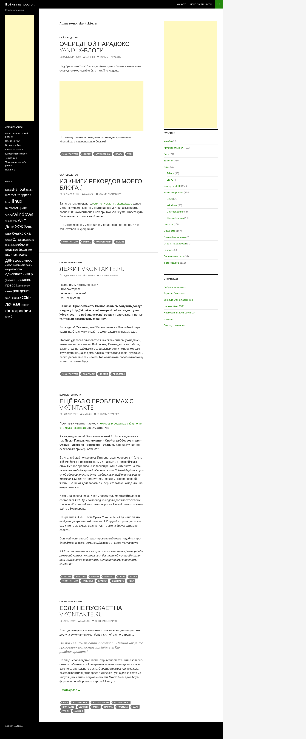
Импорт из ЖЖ (172, 185)
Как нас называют (14, 149)
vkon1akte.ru (80, 702)
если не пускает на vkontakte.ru (112, 203)
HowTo (168, 141)
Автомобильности (174, 147)
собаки (16, 297)
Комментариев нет (111, 57)
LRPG (170, 179)
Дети (166, 154)
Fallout (170, 173)
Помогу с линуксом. (201, 4)
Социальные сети (71, 262)
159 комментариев (108, 414)
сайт (135, 707)
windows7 (11, 220)
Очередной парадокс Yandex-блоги (94, 47)
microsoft (11, 207)
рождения (21, 290)
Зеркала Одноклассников (178, 299)
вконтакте (89, 374)
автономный (102, 154)
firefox (95, 576)
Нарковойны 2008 (174, 306)
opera (121, 576)
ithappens (23, 195)
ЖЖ (19, 226)
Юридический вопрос (16, 153)
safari (133, 576)
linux (17, 201)
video (9, 215)
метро (8, 269)
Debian (9, 189)
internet (109, 576)
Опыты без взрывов (175, 237)
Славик (19, 239)
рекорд (120, 242)
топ (129, 154)
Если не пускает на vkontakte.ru (91, 611)
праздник (23, 279)
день (10, 260)
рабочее (22, 285)
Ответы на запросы (175, 243)
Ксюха (25, 233)
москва (17, 269)
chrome (67, 576)
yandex (86, 154)
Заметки (168, 160)
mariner (90, 57)
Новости (168, 224)
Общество (169, 230)
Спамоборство (175, 217)
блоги (118, 154)
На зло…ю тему (12, 141)
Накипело (10, 169)
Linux (170, 198)
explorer (81, 576)
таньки (25, 304)
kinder (8, 202)
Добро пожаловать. (175, 286)
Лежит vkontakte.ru (92, 268)
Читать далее (70, 689)
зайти (96, 707)
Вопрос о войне (13, 145)
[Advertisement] (101, 106)
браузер (102, 581)
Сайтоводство (69, 37)
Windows (172, 205)
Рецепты (169, 249)
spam (23, 207)
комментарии (103, 242)
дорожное (23, 260)
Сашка (8, 240)
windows (88, 581)
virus (65, 702)
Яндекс (30, 239)
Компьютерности (70, 394)
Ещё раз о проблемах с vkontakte (97, 404)
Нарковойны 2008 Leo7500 (179, 312)
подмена (123, 707)
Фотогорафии (172, 262)
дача (24, 254)
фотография (18, 310)
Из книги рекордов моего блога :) (101, 184)
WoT (22, 220)
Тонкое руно (11, 158)
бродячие (25, 249)
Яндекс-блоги (12, 245)
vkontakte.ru (70, 154)
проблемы (119, 374)
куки (131, 581)
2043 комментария (106, 621)
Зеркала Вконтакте (174, 293)
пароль (108, 707)
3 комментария (109, 275)
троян (66, 711)
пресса (11, 285)
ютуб (8, 316)
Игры (166, 166)
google (29, 190)
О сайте (181, 4)
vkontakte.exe (101, 702)
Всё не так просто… (20, 4)
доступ (104, 374)
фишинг (78, 711)
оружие (11, 280)
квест (15, 265)
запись (87, 242)
